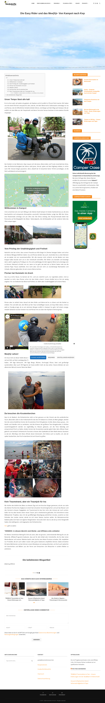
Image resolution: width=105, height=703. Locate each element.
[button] (74, 343)
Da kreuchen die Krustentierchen (19, 89)
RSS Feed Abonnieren (79, 668)
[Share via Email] (39, 573)
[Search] (99, 3)
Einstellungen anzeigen (65, 357)
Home (33, 3)
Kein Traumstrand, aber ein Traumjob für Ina (22, 91)
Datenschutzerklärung (44, 678)
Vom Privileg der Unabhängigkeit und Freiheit (22, 84)
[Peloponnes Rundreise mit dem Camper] (77, 102)
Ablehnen (51, 357)
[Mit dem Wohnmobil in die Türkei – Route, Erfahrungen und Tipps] (77, 112)
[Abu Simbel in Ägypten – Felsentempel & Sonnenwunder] (58, 589)
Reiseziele (56, 3)
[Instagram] (95, 3)
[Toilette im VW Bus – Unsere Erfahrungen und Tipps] (77, 122)
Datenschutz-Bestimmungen (47, 633)
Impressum (41, 674)
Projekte (84, 3)
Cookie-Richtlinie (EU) (44, 669)
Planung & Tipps (67, 3)
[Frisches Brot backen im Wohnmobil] (77, 82)
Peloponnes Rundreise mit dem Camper (91, 100)
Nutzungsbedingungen (12, 634)
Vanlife (77, 3)
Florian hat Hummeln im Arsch (18, 85)
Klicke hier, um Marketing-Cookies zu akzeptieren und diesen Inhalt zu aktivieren (36, 190)
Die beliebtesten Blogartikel (14, 95)
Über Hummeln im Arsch (43, 3)
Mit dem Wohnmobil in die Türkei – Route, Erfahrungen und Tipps (92, 111)
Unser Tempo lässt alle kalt (17, 80)
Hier (6, 526)
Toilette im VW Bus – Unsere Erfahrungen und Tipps (92, 120)
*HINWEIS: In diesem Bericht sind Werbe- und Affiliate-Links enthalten (28, 93)
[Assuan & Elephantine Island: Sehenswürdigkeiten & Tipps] (36, 589)
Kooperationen (42, 665)
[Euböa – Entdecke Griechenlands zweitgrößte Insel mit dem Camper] (77, 92)
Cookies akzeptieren (38, 357)
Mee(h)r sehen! (14, 87)
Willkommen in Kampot (16, 82)
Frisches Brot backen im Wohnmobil (91, 80)
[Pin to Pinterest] (37, 573)
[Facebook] (93, 3)
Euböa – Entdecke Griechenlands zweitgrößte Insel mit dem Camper (92, 91)
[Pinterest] (97, 3)
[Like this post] (34, 573)
